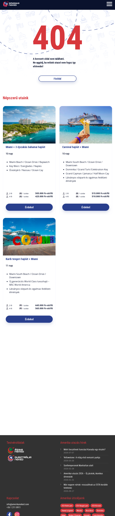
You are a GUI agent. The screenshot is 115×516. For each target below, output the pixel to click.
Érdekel (29, 207)
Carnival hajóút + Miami (75, 147)
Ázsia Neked (16, 450)
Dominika (100, 510)
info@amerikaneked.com (18, 504)
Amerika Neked (12, 4)
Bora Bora (89, 510)
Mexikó (79, 510)
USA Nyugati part (82, 505)
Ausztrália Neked (20, 458)
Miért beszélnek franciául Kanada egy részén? (84, 449)
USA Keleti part (67, 505)
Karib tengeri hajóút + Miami (22, 259)
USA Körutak (96, 505)
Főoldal (57, 78)
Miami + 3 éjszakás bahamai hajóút (25, 147)
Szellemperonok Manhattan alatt (78, 465)
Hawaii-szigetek (67, 510)
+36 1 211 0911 (14, 507)
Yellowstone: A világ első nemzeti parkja (82, 457)
